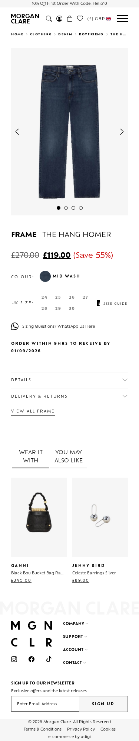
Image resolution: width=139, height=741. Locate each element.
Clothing (41, 34)
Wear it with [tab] (31, 457)
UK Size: (22, 303)
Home (17, 34)
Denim (65, 34)
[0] (80, 19)
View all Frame (33, 412)
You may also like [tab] (68, 457)
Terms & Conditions (43, 730)
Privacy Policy (81, 730)
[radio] (45, 298)
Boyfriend (91, 34)
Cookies (108, 730)
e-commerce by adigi (69, 737)
